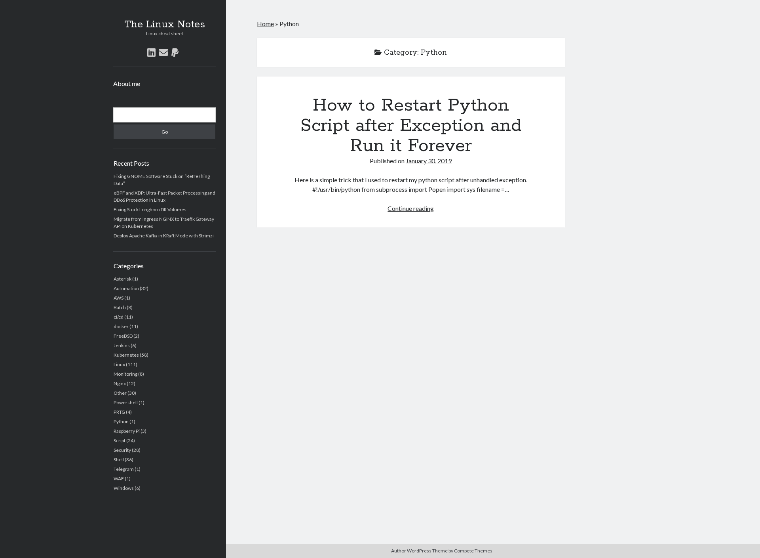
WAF (119, 479)
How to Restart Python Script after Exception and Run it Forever (410, 125)
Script (119, 440)
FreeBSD (123, 336)
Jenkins (122, 345)
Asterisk (122, 279)
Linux (119, 364)
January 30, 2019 (429, 160)
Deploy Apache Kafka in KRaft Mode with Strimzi (164, 236)
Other (120, 393)
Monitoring (125, 374)
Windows (124, 488)
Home (265, 23)
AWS (119, 298)
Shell (119, 459)
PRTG (119, 412)
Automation (126, 288)
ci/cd (119, 317)
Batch (120, 307)
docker (121, 326)
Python (121, 421)
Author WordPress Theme (419, 551)
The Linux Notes (164, 24)
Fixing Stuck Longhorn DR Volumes (150, 209)
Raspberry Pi (127, 431)
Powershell (126, 402)
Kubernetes (126, 355)
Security (122, 450)
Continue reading (411, 208)
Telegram (124, 469)
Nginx (120, 383)
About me (126, 83)
